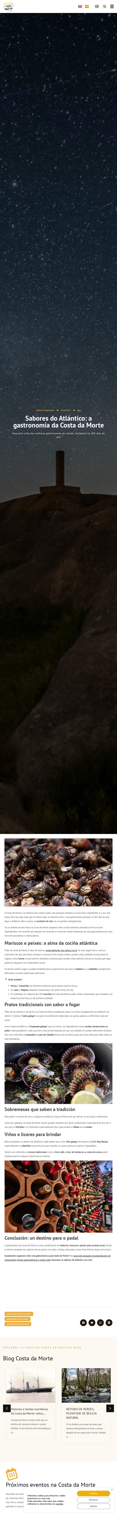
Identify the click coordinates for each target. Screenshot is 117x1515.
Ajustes (93, 1506)
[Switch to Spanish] (86, 6)
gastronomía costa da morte (17, 1319)
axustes (59, 1504)
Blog (79, 410)
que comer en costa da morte (18, 1324)
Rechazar (93, 1499)
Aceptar (93, 1493)
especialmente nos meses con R (61, 950)
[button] (104, 6)
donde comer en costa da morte (19, 1314)
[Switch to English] (80, 6)
